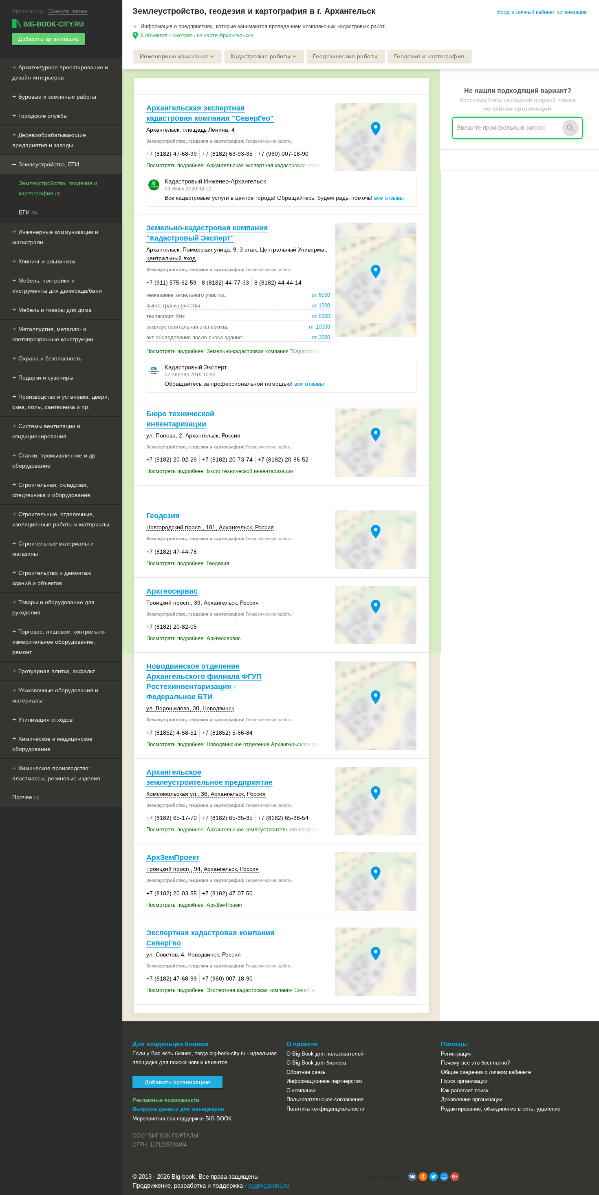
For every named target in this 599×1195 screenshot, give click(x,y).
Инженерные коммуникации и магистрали (55, 237)
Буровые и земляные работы (57, 96)
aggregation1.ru (268, 1185)
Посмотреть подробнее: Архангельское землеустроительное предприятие (238, 829)
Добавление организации (471, 1099)
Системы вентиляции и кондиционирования (46, 431)
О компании (300, 1090)
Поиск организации (464, 1081)
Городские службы (43, 116)
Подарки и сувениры (45, 377)
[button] (412, 1176)
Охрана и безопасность (49, 358)
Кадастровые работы (261, 56)
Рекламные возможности (165, 1100)
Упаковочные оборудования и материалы (55, 695)
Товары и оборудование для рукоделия (53, 607)
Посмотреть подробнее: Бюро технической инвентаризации (219, 471)
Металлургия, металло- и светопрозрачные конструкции (52, 334)
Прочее (26, 797)
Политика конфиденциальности (325, 1109)
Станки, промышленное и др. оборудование (54, 460)
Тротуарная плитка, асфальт (56, 671)
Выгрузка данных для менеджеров (178, 1109)
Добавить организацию (48, 39)
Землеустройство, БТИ (48, 164)
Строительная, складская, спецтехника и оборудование (51, 490)
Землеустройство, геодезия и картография (58, 188)
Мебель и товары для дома (55, 310)
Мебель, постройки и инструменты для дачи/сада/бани (57, 285)
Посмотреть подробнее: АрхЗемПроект (194, 905)
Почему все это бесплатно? (475, 1063)
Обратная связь (306, 1072)
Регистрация (456, 1054)
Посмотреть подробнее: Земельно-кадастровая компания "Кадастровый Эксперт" (238, 351)
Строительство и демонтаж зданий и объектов (51, 578)
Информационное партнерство (324, 1081)
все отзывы (389, 197)
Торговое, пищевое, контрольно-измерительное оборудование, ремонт (59, 641)
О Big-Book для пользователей (324, 1054)
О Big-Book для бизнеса (316, 1063)
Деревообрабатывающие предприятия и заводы (49, 140)
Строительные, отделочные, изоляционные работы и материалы (60, 519)
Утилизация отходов (45, 719)
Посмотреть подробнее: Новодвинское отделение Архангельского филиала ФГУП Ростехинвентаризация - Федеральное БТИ (238, 744)
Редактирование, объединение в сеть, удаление (500, 1109)
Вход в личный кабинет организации (542, 12)
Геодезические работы (345, 56)
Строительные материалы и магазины (53, 548)
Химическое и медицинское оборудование (52, 744)
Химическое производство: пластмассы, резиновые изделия (56, 773)
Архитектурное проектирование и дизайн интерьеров (60, 72)
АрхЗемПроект (173, 857)
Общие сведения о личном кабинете (486, 1072)
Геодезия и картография (429, 56)
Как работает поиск (465, 1090)
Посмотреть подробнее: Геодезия (187, 563)
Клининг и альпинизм (46, 261)
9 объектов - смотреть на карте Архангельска (197, 35)
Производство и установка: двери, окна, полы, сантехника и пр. (60, 401)
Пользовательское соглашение (324, 1099)
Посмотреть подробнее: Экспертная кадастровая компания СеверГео (231, 990)
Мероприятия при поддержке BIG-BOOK (182, 1118)
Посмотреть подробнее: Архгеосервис (193, 638)
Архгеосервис (172, 591)
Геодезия (163, 516)
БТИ (28, 212)
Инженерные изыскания (174, 56)
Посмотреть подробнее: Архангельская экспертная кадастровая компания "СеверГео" (238, 165)
